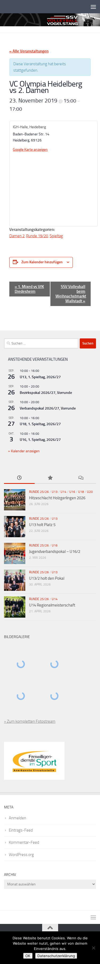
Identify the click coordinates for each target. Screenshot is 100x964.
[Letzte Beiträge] (19, 478)
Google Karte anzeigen (30, 149)
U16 (72, 492)
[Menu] (93, 6)
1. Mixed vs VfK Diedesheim (29, 289)
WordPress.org (21, 854)
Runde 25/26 (39, 492)
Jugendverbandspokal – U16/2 (54, 551)
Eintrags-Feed (21, 830)
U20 (90, 492)
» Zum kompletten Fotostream (29, 721)
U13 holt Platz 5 (42, 524)
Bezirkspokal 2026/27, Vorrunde (46, 392)
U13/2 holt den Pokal (46, 578)
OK (27, 956)
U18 (81, 492)
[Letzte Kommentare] (80, 478)
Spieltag (56, 236)
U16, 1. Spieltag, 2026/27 (40, 439)
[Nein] (93, 947)
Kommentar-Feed (24, 842)
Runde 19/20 (37, 236)
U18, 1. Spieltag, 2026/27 (40, 424)
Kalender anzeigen (25, 451)
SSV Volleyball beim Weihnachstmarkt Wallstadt (70, 293)
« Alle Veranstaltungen (29, 51)
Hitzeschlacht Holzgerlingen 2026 (57, 498)
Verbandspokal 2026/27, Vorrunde (48, 408)
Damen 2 (17, 236)
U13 (55, 492)
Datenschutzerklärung (56, 956)
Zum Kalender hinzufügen (42, 262)
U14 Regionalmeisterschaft (52, 605)
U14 (63, 492)
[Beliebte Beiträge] (50, 478)
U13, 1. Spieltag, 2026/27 (40, 377)
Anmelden (17, 818)
